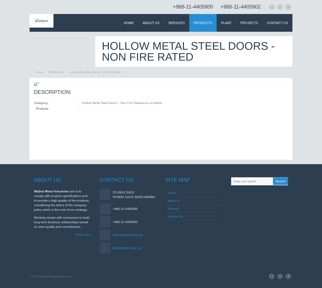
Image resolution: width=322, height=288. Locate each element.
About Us (151, 23)
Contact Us (277, 23)
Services (176, 23)
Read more (83, 234)
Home (129, 23)
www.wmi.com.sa (127, 248)
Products (203, 23)
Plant (226, 23)
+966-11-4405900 (193, 7)
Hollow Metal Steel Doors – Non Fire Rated (95, 72)
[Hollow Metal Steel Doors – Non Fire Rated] (36, 82)
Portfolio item (56, 72)
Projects (249, 23)
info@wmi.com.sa (128, 235)
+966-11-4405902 (240, 7)
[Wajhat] (41, 21)
